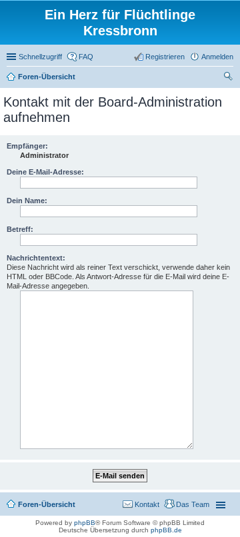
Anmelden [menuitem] (217, 57)
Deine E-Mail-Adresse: (45, 172)
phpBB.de (166, 530)
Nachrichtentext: (36, 258)
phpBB (84, 522)
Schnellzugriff (40, 57)
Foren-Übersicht (46, 504)
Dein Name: (27, 201)
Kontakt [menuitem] (147, 504)
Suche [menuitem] (229, 78)
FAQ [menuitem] (86, 57)
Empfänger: (27, 146)
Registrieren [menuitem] (165, 57)
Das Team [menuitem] (192, 504)
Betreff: (20, 229)
